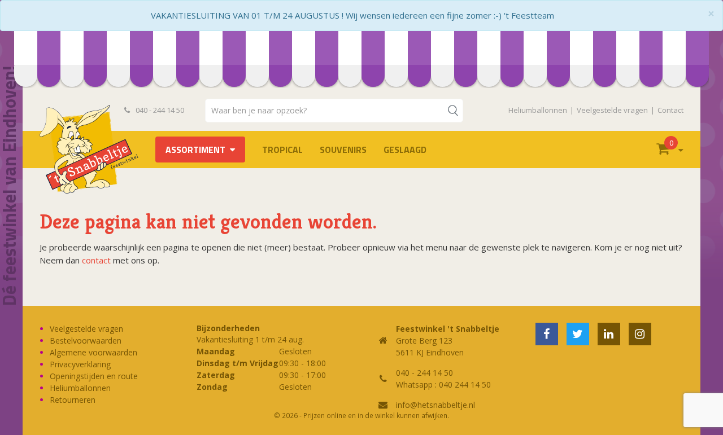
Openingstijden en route (94, 376)
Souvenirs (343, 149)
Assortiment (195, 149)
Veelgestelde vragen (612, 110)
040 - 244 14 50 (159, 110)
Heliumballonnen (537, 110)
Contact (670, 110)
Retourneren (72, 399)
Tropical (282, 149)
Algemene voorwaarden (93, 352)
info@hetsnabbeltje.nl (435, 404)
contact (96, 260)
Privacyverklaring (80, 364)
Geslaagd (405, 149)
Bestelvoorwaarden (85, 340)
